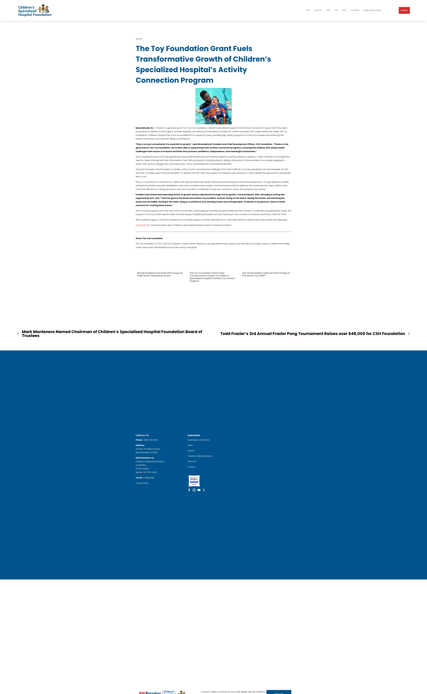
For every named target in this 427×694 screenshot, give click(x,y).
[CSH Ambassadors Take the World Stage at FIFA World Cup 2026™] (266, 268)
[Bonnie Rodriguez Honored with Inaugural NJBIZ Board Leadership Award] (161, 268)
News (190, 445)
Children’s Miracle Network (200, 456)
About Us (192, 461)
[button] (287, 263)
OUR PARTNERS (355, 10)
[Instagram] (194, 490)
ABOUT (308, 10)
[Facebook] (189, 490)
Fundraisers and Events (198, 440)
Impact (191, 450)
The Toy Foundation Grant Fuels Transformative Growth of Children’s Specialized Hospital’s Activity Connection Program (212, 277)
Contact (191, 467)
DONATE (404, 10)
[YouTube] (198, 490)
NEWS (336, 10)
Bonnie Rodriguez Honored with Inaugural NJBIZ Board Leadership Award (160, 274)
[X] (203, 490)
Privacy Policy (142, 483)
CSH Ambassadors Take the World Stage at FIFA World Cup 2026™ (266, 274)
